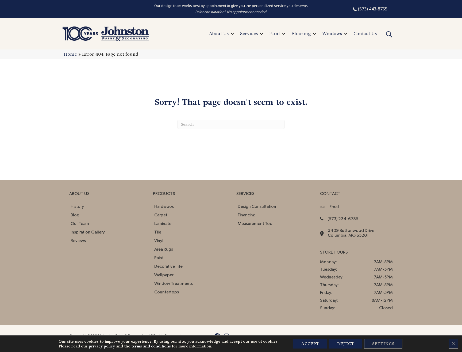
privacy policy (102, 346)
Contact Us (365, 33)
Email (334, 207)
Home (70, 54)
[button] (232, 34)
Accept (310, 343)
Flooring (301, 33)
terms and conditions (151, 346)
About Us (219, 33)
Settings (383, 343)
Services (249, 33)
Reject (345, 343)
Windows (332, 33)
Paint (274, 33)
